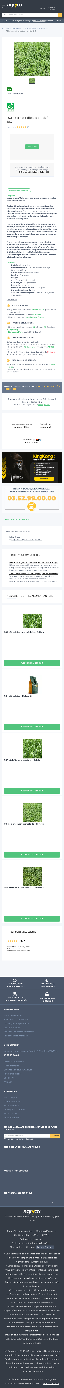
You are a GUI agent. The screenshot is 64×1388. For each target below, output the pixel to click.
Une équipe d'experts (14, 1109)
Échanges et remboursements (19, 1031)
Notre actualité (11, 1105)
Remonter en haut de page (32, 969)
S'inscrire (55, 1136)
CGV (44, 1235)
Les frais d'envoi (12, 1027)
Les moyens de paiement (16, 1023)
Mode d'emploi (11, 1066)
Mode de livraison (13, 1015)
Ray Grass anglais (26, 539)
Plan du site (16, 1247)
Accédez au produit (32, 662)
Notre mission (11, 1113)
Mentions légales (44, 1231)
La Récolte (9, 1078)
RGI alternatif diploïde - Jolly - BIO (34, 172)
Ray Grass (15, 537)
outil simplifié (25, 369)
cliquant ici (14, 372)
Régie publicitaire (13, 1074)
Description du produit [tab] (17, 520)
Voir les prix (32, 147)
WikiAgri (8, 1082)
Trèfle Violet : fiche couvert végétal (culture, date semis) (34, 574)
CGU (35, 1235)
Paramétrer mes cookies (19, 1231)
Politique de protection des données (30, 1243)
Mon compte (10, 1097)
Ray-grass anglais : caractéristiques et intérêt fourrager (33, 562)
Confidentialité (21, 1235)
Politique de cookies (30, 1239)
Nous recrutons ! (12, 1117)
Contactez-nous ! (12, 1101)
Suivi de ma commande (16, 1019)
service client (39, 21)
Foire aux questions (14, 1061)
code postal (44, 404)
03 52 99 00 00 (11, 21)
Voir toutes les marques (16, 1036)
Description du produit (19, 190)
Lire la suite (12, 300)
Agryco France (44, 1247)
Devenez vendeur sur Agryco (18, 1070)
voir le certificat (51, 1383)
